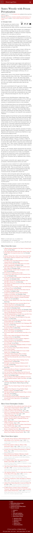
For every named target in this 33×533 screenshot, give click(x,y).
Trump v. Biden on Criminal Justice (12, 409)
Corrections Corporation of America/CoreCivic (20, 16)
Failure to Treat (24, 492)
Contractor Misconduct (8, 469)
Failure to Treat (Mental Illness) (17, 476)
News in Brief (7, 399)
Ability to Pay (28, 447)
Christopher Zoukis (16, 14)
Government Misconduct (24, 486)
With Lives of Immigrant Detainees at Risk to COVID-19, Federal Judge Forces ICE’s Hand (16, 412)
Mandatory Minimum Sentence (9, 458)
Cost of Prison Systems (22, 441)
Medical (14, 463)
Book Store (16, 521)
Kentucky (18, 18)
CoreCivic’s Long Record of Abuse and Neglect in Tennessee (17, 478)
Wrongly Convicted (15, 507)
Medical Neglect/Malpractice (25, 481)
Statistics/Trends (14, 441)
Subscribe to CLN (17, 520)
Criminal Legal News (15, 504)
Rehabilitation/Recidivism (9, 452)
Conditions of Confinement (22, 463)
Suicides (25, 476)
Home (12, 501)
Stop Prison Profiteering (18, 514)
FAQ (14, 511)
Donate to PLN (17, 523)
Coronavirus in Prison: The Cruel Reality (13, 410)
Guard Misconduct (16, 469)
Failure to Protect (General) (25, 469)
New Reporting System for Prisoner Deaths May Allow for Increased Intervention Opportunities (17, 397)
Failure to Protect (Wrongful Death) (10, 470)
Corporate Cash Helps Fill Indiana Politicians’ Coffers (16, 381)
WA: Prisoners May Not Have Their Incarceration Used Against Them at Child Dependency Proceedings (18, 311)
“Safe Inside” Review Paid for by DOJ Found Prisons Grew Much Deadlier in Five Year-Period (17, 439)
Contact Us (15, 510)
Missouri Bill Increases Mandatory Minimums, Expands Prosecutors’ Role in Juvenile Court (16, 454)
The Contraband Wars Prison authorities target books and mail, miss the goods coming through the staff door (18, 406)
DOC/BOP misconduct (16, 486)
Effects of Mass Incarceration (20, 447)
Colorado (14, 18)
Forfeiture (12, 447)
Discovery (19, 475)
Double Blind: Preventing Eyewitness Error (13, 253)
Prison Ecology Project (18, 516)
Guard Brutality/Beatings (15, 481)
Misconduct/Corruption (8, 463)
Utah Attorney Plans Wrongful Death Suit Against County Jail (17, 251)
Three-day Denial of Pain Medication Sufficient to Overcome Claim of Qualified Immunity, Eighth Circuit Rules (17, 377)
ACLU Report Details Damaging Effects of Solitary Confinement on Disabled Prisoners (15, 354)
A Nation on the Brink (9, 415)
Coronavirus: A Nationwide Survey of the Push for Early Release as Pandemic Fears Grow (16, 428)
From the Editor (7, 395)
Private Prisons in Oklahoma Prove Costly (13, 272)
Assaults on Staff (7, 443)
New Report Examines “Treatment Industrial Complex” (16, 366)
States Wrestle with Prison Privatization (12, 309)
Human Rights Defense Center (17, 503)
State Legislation (16, 457)
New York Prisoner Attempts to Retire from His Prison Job (17, 372)
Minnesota (22, 18)
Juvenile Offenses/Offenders (24, 457)
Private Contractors (17, 492)
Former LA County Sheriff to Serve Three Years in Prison (17, 300)
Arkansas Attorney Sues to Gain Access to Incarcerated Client (17, 256)
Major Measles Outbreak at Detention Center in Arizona (16, 257)
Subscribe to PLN (17, 518)
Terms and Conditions (17, 513)
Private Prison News (18, 524)
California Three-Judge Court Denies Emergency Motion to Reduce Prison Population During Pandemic (17, 431)
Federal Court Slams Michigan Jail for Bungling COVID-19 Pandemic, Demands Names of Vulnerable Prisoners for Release (17, 418)
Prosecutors (10, 457)
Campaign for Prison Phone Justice (18, 506)
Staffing (28, 441)
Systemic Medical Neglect (8, 492)
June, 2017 (3, 15)
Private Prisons (8, 16)
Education (25, 450)
